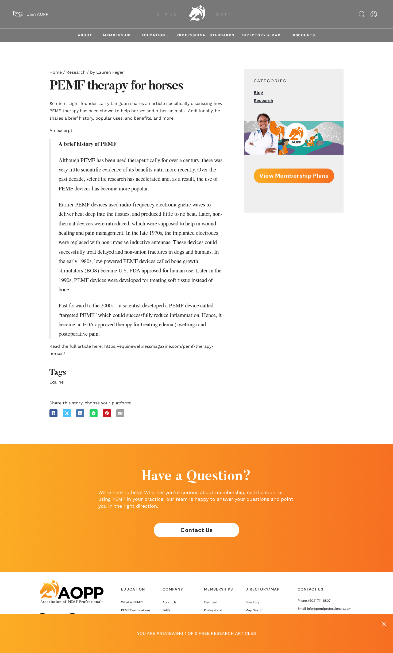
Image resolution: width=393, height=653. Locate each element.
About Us (169, 602)
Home (55, 72)
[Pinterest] (107, 413)
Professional (213, 610)
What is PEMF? (132, 602)
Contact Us (196, 530)
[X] (67, 413)
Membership (117, 35)
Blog (258, 92)
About (85, 35)
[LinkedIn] (80, 413)
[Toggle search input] (362, 14)
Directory (252, 602)
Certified (210, 602)
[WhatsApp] (94, 413)
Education (153, 35)
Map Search (254, 610)
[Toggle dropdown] (94, 35)
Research (76, 72)
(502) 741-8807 (319, 601)
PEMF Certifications (136, 610)
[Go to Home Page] (197, 14)
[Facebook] (53, 413)
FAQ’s (167, 610)
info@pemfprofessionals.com (329, 609)
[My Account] (374, 14)
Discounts (303, 35)
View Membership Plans (294, 175)
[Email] (120, 413)
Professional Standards (205, 35)
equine (56, 382)
